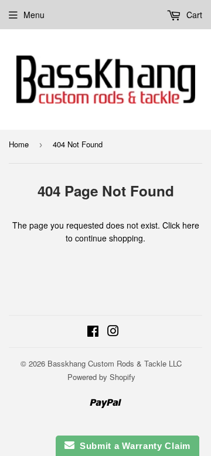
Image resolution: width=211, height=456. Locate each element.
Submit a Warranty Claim (132, 446)
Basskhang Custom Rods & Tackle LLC (114, 363)
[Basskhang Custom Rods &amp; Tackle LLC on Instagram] (113, 332)
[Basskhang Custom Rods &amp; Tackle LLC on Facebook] (93, 332)
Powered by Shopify (101, 376)
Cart (193, 14)
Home (19, 144)
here (190, 225)
